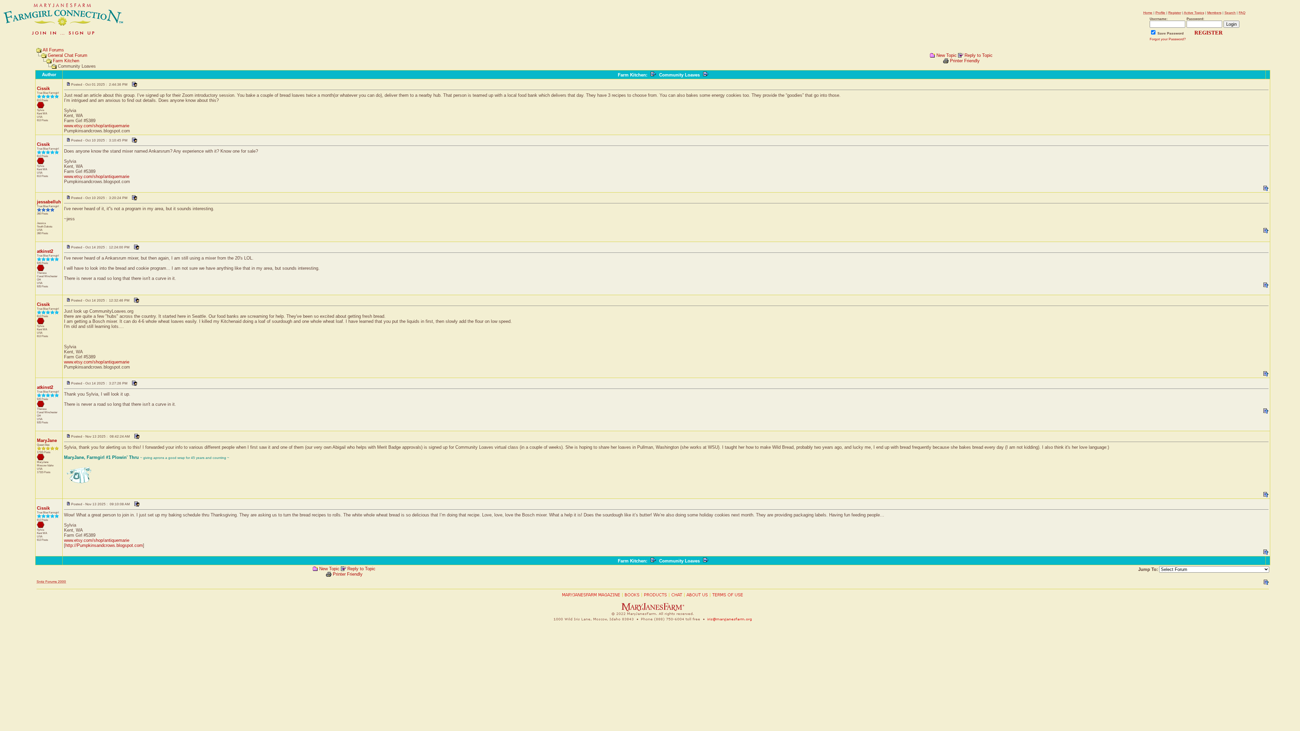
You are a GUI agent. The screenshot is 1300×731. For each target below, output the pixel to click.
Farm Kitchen (66, 60)
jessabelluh (49, 201)
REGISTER (1208, 33)
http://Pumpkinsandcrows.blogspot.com (104, 545)
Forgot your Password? (1168, 39)
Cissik (43, 88)
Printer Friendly (965, 60)
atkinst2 (45, 251)
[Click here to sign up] (64, 35)
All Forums (53, 49)
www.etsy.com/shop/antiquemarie (96, 125)
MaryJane (47, 440)
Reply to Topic (979, 55)
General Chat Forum (67, 55)
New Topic (946, 55)
